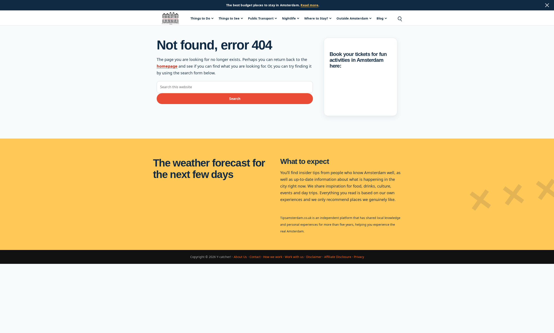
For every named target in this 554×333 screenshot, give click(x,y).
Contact (255, 257)
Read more (309, 5)
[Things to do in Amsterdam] (170, 18)
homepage (167, 66)
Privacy (359, 257)
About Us (240, 257)
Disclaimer (314, 257)
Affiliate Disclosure (337, 257)
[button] (399, 18)
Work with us (294, 257)
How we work (272, 257)
